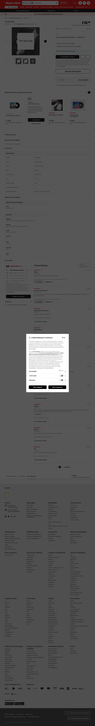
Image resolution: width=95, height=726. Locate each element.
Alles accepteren (57, 387)
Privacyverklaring (32, 368)
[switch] (61, 376)
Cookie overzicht (40, 368)
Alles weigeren (37, 387)
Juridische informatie (49, 368)
